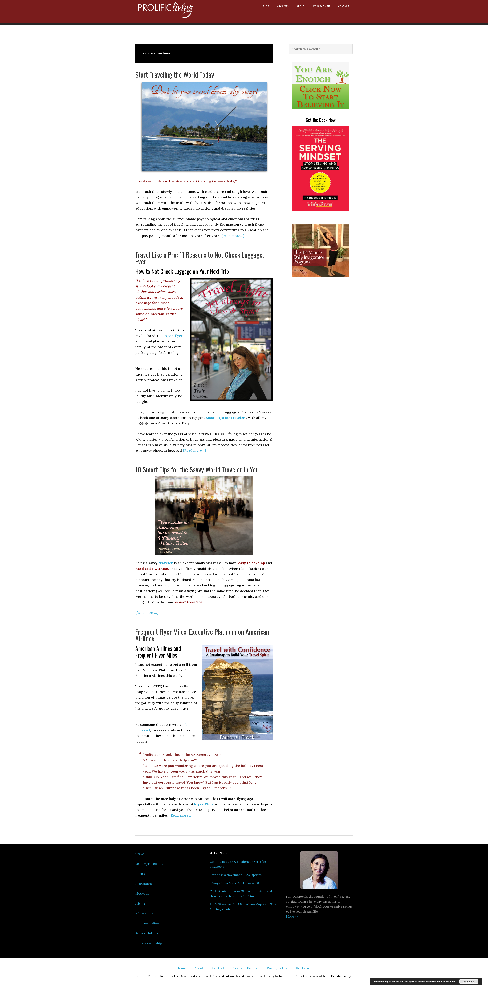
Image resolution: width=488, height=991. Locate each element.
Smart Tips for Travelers (226, 417)
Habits (140, 874)
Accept (468, 981)
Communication (147, 923)
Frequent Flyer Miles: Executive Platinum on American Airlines (202, 634)
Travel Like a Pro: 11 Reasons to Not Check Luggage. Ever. (199, 257)
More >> (292, 916)
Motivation (143, 893)
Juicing (140, 903)
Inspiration (143, 883)
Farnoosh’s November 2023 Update (236, 875)
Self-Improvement (149, 864)
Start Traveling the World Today (174, 74)
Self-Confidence (147, 933)
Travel (140, 854)
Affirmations (144, 913)
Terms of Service (245, 968)
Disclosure (303, 968)
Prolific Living (167, 11)
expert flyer (172, 336)
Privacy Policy (277, 968)
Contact (218, 968)
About (199, 968)
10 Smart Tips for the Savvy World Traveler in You (197, 469)
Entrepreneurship (148, 943)
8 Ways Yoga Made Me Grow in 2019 (236, 883)
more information (446, 981)
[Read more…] (232, 235)
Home (181, 968)
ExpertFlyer (203, 804)
